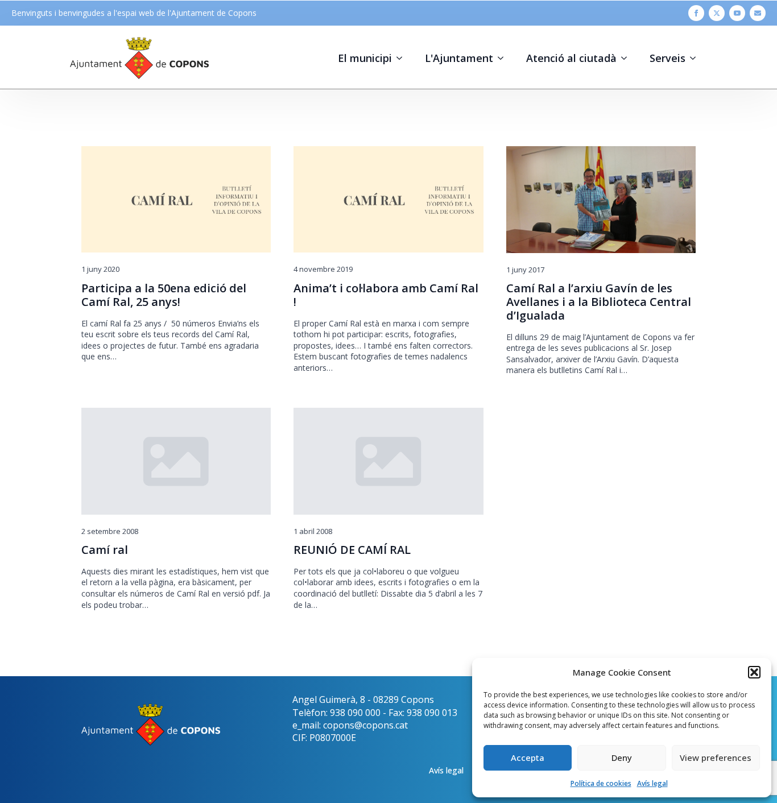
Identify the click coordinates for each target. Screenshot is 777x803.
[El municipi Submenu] (403, 58)
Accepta (527, 757)
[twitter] (717, 13)
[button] (754, 672)
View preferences (715, 757)
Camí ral (104, 550)
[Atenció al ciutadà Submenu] (627, 58)
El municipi (365, 58)
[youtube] (737, 13)
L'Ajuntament (459, 58)
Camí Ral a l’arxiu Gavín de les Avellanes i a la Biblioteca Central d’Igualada (598, 302)
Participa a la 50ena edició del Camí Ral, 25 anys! (163, 295)
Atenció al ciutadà (571, 58)
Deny (621, 757)
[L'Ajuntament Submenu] (504, 58)
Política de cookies (601, 783)
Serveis (667, 58)
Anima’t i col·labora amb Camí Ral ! (386, 295)
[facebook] (696, 13)
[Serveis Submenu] (696, 58)
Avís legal (652, 783)
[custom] (758, 13)
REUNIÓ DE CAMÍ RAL (352, 550)
